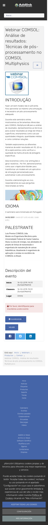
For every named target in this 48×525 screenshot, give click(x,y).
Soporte (24, 392)
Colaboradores (24, 417)
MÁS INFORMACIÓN (24, 518)
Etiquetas (24, 387)
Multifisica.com (24, 444)
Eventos (24, 411)
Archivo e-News (24, 438)
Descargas (24, 422)
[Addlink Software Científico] (23, 5)
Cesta (24, 398)
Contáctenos (24, 449)
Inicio (24, 381)
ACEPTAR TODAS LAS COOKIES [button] (24, 504)
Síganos (24, 447)
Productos (24, 390)
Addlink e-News (24, 435)
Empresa (24, 452)
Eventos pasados (24, 414)
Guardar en (16, 319)
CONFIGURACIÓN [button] (24, 511)
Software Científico (24, 441)
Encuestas (24, 419)
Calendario (24, 408)
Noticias (24, 384)
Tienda (24, 395)
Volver (12, 327)
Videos (24, 425)
